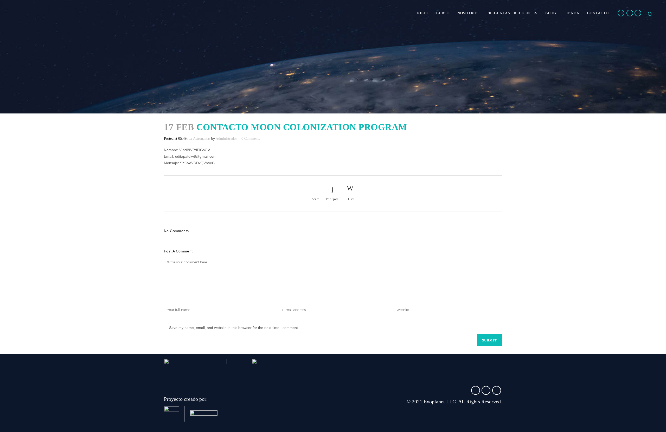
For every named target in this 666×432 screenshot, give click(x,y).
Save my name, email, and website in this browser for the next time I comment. (234, 328)
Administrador (226, 139)
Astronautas (201, 139)
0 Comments (250, 139)
